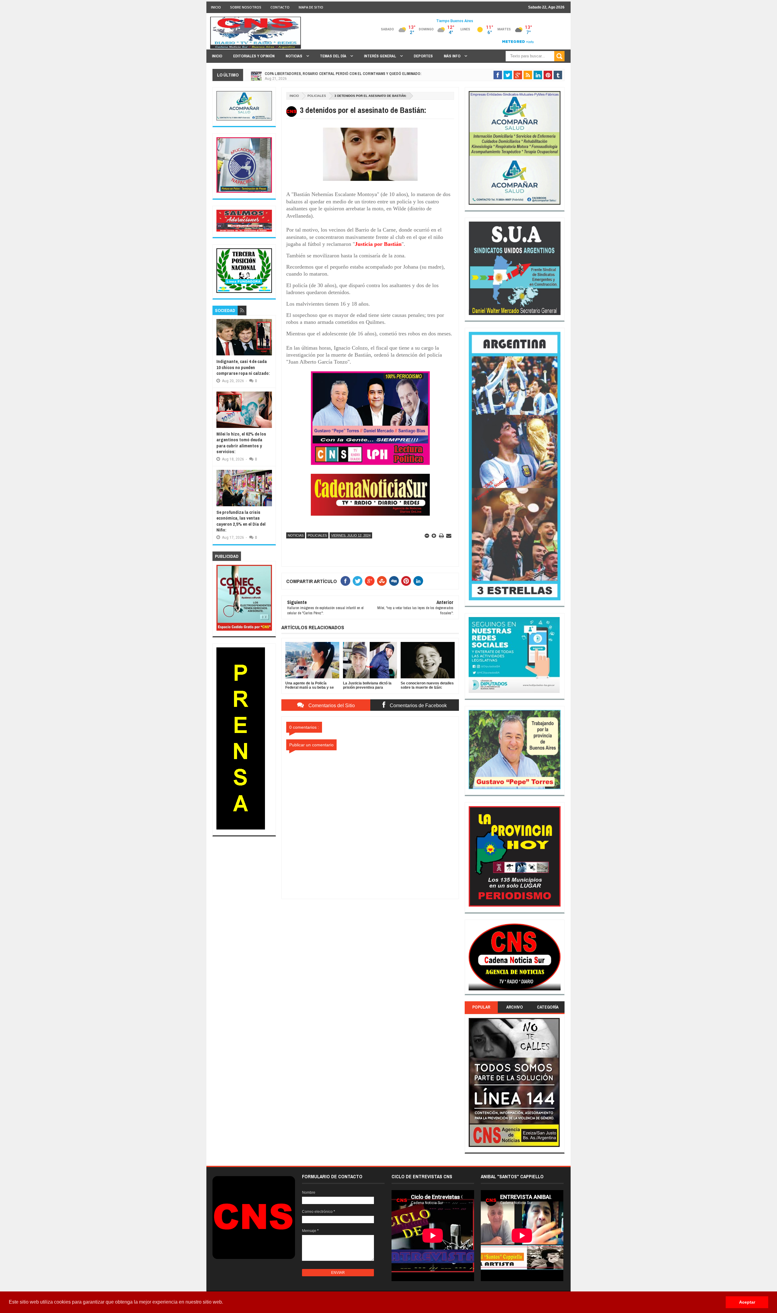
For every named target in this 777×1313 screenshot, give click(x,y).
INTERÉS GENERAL (380, 56)
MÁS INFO (452, 56)
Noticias (296, 535)
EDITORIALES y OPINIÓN (254, 56)
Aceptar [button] (747, 1302)
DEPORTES (423, 56)
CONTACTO (280, 7)
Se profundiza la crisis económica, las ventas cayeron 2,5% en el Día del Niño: (241, 521)
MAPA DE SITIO (311, 7)
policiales (316, 95)
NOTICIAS (294, 56)
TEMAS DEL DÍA (333, 56)
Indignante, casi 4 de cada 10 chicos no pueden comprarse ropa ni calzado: (243, 367)
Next (557, 959)
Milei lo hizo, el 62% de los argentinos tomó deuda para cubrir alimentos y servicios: (241, 443)
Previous (472, 959)
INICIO (216, 7)
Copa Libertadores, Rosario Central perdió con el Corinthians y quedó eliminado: (343, 72)
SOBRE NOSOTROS (245, 7)
